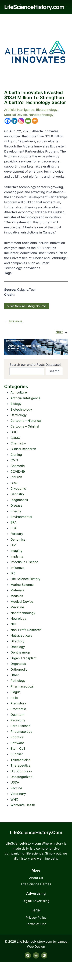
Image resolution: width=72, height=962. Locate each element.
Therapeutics (20, 765)
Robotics (17, 737)
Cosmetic (17, 466)
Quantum (17, 714)
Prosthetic (18, 709)
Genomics (18, 539)
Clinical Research (23, 449)
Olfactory (17, 641)
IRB (13, 573)
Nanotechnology (41, 115)
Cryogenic (18, 488)
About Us (36, 878)
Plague (15, 692)
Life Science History (25, 579)
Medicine (17, 607)
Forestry (16, 534)
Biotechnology (46, 110)
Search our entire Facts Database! (35, 364)
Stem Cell (17, 748)
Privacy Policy (36, 917)
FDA (13, 528)
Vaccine (16, 788)
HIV (13, 545)
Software (17, 743)
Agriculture (18, 392)
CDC (13, 432)
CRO (13, 483)
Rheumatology (21, 731)
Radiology (17, 720)
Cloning (16, 454)
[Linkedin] (14, 121)
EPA (13, 522)
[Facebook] (8, 121)
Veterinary (18, 794)
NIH (13, 624)
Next (59, 332)
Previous (16, 321)
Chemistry (18, 443)
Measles (16, 596)
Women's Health (22, 805)
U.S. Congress (21, 771)
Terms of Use (36, 924)
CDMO (15, 438)
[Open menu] (68, 7)
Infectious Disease (24, 562)
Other (14, 675)
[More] (35, 121)
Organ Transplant (23, 658)
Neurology (18, 618)
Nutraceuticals (21, 635)
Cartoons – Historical (25, 420)
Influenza (17, 568)
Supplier (16, 754)
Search (54, 371)
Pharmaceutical (22, 686)
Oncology (17, 647)
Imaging (16, 550)
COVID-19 (17, 471)
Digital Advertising (36, 901)
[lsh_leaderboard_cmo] (36, 347)
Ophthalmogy (20, 652)
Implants (16, 556)
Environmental (21, 517)
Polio (14, 698)
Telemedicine (20, 760)
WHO (14, 799)
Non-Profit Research (26, 630)
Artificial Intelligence (19, 110)
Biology (15, 404)
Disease (16, 505)
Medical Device (15, 115)
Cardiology (18, 415)
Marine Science (22, 584)
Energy (15, 511)
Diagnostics (19, 500)
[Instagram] (21, 121)
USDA (14, 782)
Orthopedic (18, 669)
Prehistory (18, 703)
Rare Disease (20, 726)
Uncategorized (21, 777)
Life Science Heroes (36, 884)
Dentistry (17, 494)
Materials (17, 590)
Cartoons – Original (24, 426)
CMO (14, 460)
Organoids (18, 664)
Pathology (18, 680)
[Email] (28, 121)
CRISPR (16, 477)
